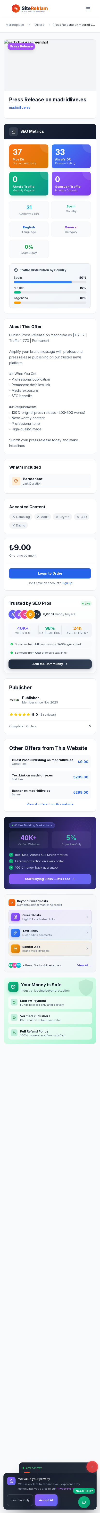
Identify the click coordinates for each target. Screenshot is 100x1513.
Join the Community (47, 664)
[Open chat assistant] (84, 1502)
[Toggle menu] (90, 8)
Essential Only (20, 1500)
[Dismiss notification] (92, 1467)
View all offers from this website (50, 804)
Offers (39, 25)
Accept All (46, 1500)
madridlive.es (19, 107)
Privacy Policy (66, 1488)
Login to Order (50, 573)
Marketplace (15, 25)
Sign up (67, 583)
